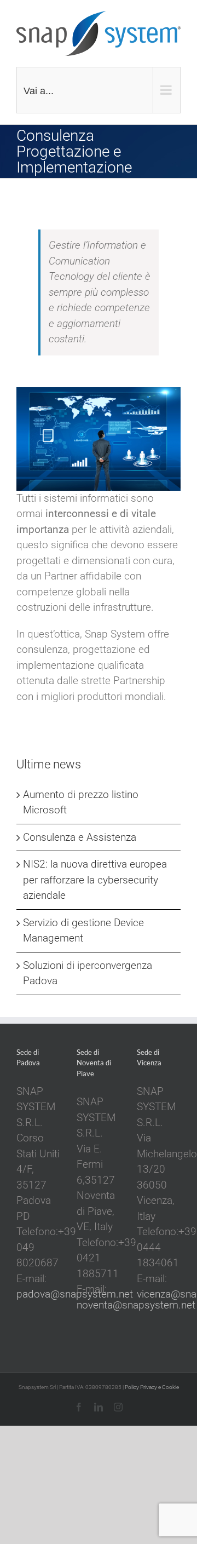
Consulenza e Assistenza (79, 837)
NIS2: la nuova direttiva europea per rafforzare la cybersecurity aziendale (95, 880)
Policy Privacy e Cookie (152, 1387)
